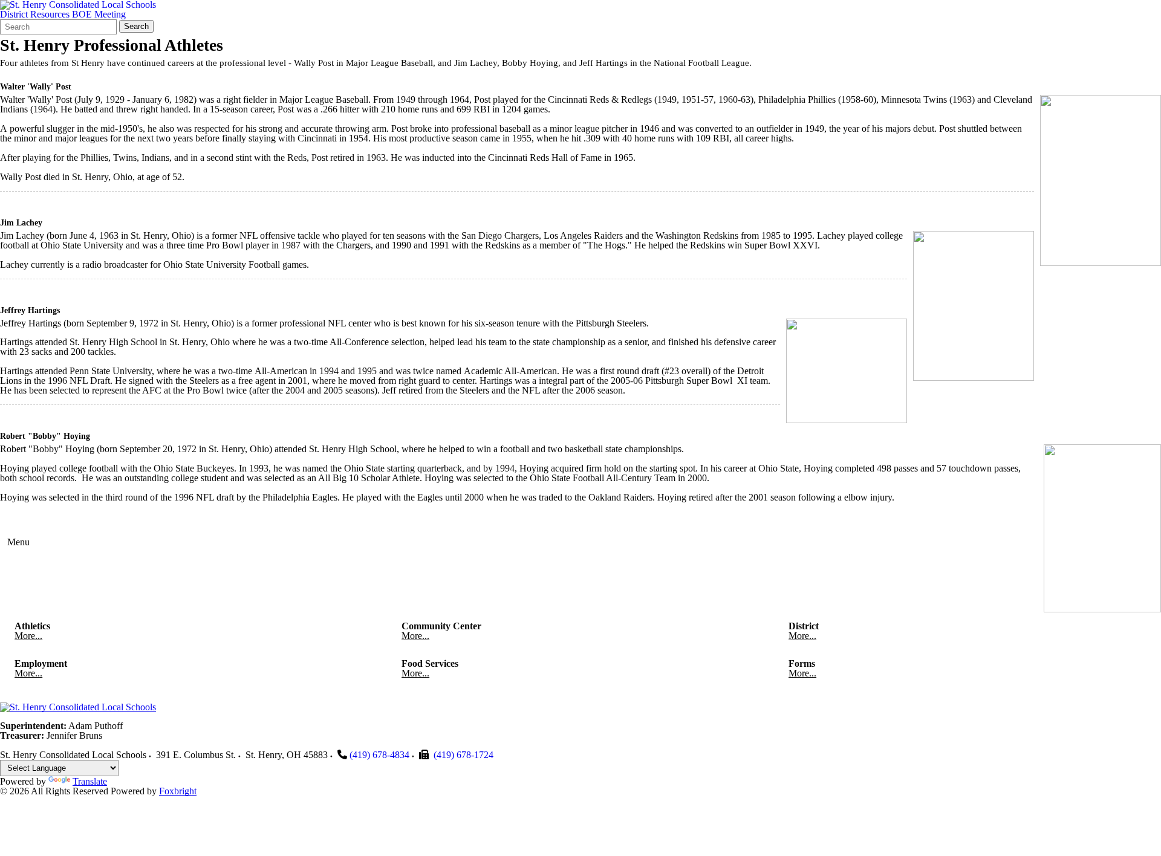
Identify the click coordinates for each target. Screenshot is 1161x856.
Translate (90, 781)
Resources (50, 14)
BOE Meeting (99, 14)
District (14, 14)
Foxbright (178, 791)
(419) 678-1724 (463, 755)
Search (136, 26)
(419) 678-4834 (379, 755)
